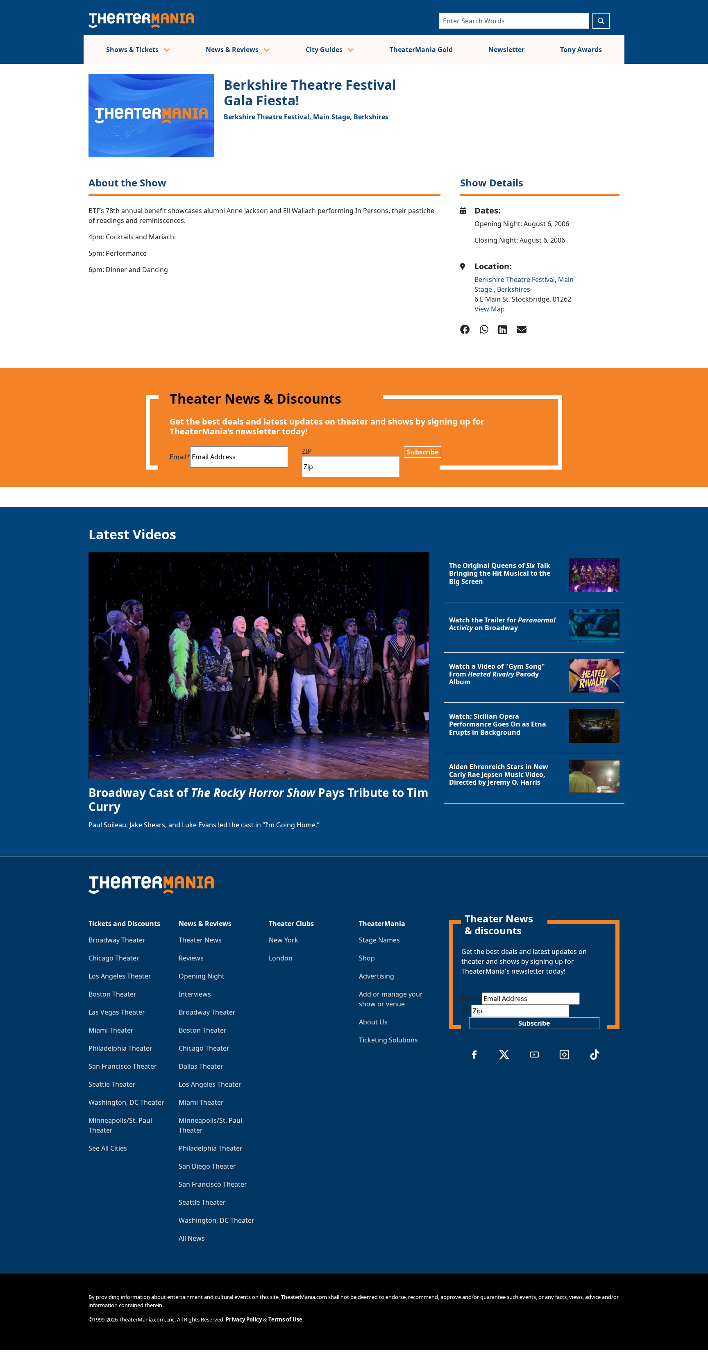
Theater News (200, 940)
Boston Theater (112, 994)
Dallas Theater (201, 1066)
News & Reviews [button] (233, 49)
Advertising (376, 976)
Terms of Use (285, 1319)
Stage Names (379, 940)
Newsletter (506, 49)
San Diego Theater (207, 1166)
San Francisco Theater (122, 1066)
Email (180, 456)
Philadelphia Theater (120, 1048)
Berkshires (371, 116)
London (281, 958)
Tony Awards (581, 49)
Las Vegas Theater (116, 1012)
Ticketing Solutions (388, 1039)
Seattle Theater (112, 1084)
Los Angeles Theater (119, 976)
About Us (373, 1021)
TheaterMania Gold (421, 49)
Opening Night (202, 976)
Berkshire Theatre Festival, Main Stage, (288, 116)
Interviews (195, 994)
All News (192, 1238)
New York (283, 940)
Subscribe (422, 451)
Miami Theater (111, 1030)
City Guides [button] (325, 49)
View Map (489, 308)
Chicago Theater (113, 958)
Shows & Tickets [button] (133, 49)
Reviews (191, 958)
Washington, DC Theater (126, 1102)
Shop (367, 958)
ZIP (307, 451)
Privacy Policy (244, 1319)
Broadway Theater (116, 940)
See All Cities (107, 1148)
